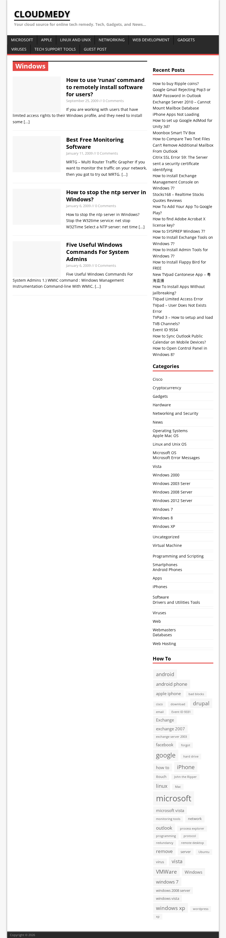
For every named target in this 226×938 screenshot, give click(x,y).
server (186, 851)
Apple (46, 39)
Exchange (165, 720)
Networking (112, 39)
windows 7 (167, 882)
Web (157, 621)
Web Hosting (164, 643)
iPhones (160, 586)
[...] (27, 121)
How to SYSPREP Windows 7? (179, 231)
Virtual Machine (167, 545)
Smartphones (165, 564)
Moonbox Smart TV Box (174, 132)
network (195, 818)
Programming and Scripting (178, 556)
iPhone (186, 767)
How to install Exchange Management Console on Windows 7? (176, 182)
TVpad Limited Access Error (178, 298)
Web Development (151, 39)
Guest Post (95, 49)
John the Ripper (185, 777)
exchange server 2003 (171, 737)
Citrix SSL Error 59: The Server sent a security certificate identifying (180, 163)
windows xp (170, 908)
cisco (159, 704)
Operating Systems (170, 430)
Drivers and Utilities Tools (176, 602)
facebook (164, 744)
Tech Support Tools (55, 49)
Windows (193, 872)
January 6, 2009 (78, 205)
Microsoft (22, 39)
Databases (162, 634)
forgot (185, 745)
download (178, 704)
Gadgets (186, 39)
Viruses (18, 49)
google (166, 755)
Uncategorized (166, 536)
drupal (201, 703)
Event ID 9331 (181, 712)
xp (158, 916)
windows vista (167, 898)
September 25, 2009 (82, 100)
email (160, 712)
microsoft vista (170, 810)
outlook (164, 828)
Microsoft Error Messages (176, 457)
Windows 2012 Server (172, 500)
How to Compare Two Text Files (181, 138)
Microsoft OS (164, 452)
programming (166, 836)
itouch (161, 776)
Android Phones (167, 569)
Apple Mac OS (166, 435)
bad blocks (196, 694)
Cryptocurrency (167, 387)
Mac (178, 787)
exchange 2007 (170, 728)
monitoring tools (168, 819)
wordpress (200, 909)
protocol (190, 836)
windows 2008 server (173, 890)
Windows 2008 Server (172, 492)
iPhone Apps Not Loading (176, 114)
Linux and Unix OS (170, 444)
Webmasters (164, 629)
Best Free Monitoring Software (94, 143)
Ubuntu (203, 852)
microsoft (173, 798)
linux (161, 785)
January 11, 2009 (79, 153)
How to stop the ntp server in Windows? (106, 195)
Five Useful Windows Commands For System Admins (97, 252)
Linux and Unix (75, 39)
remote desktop (192, 843)
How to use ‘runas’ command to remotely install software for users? (105, 87)
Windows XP (164, 526)
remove (164, 851)
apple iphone (168, 693)
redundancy (164, 843)
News (158, 422)
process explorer (192, 828)
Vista (157, 466)
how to (162, 767)
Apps (157, 578)
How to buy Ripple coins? (176, 83)
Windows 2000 (166, 475)
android (165, 674)
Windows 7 (163, 509)
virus (160, 861)
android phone (171, 684)
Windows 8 (163, 517)
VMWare (166, 871)
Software (161, 597)
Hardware (162, 404)
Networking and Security (175, 413)
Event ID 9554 (165, 329)
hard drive (190, 756)
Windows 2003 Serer (171, 483)
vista (177, 861)
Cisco (157, 379)
